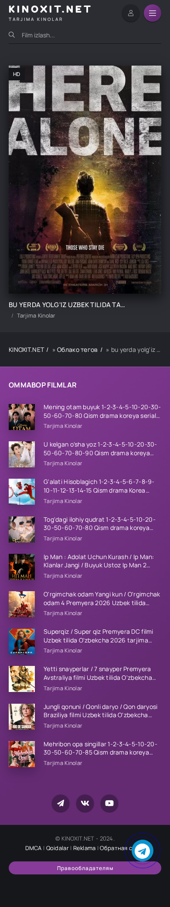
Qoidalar (57, 848)
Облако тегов (77, 349)
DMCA (33, 848)
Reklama (84, 848)
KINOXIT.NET (26, 349)
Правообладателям (85, 868)
